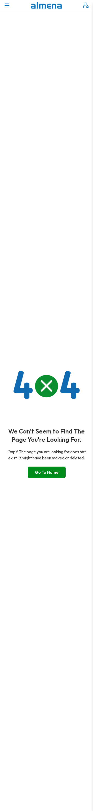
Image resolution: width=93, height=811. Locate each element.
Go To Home (46, 472)
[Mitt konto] (86, 5)
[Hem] (46, 5)
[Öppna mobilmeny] (7, 5)
